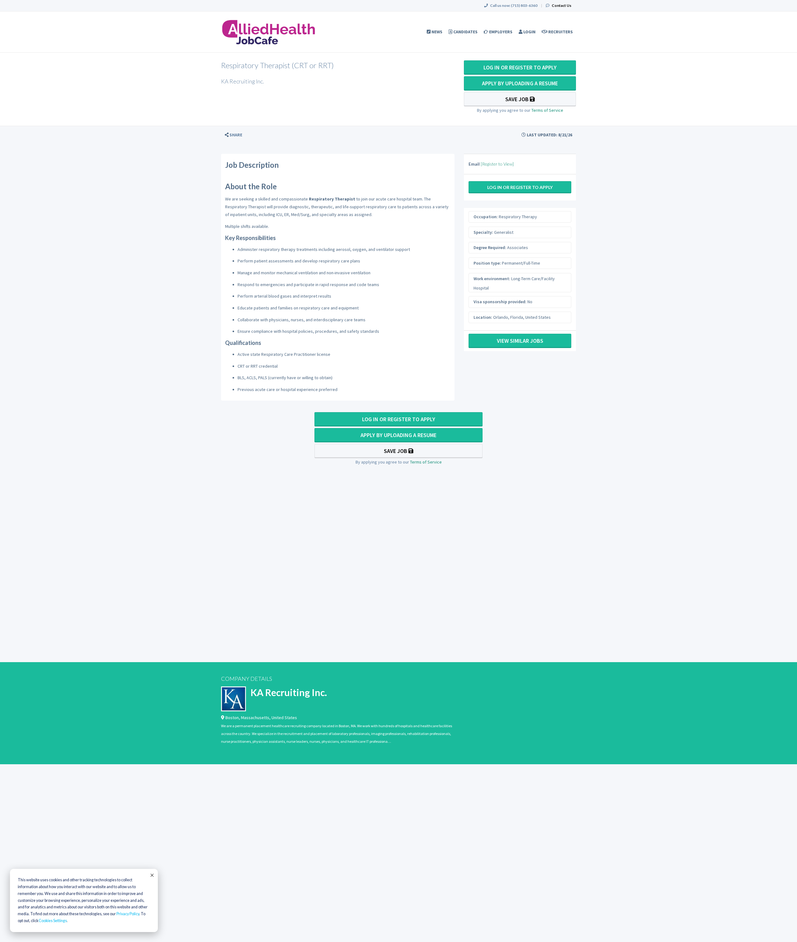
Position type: (487, 263)
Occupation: (486, 216)
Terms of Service (547, 110)
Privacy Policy (127, 913)
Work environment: (492, 278)
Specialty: (483, 232)
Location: (483, 317)
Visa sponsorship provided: (500, 301)
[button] (233, 135)
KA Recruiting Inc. (289, 692)
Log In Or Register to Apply (520, 67)
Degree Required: (490, 247)
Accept (152, 875)
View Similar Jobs (520, 340)
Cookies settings (53, 920)
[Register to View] (497, 164)
